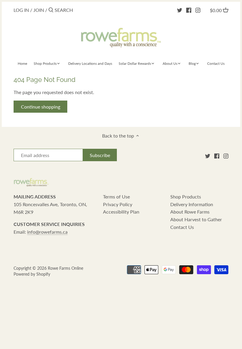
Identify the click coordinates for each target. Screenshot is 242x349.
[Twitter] (179, 9)
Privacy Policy (117, 204)
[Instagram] (197, 9)
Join (38, 10)
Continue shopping (40, 106)
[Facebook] (188, 9)
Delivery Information (191, 204)
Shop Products (185, 196)
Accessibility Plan (121, 211)
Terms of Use (116, 196)
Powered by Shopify (32, 274)
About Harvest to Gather (196, 219)
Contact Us (182, 227)
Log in (21, 10)
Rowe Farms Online (65, 268)
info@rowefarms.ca (47, 232)
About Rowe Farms (190, 211)
